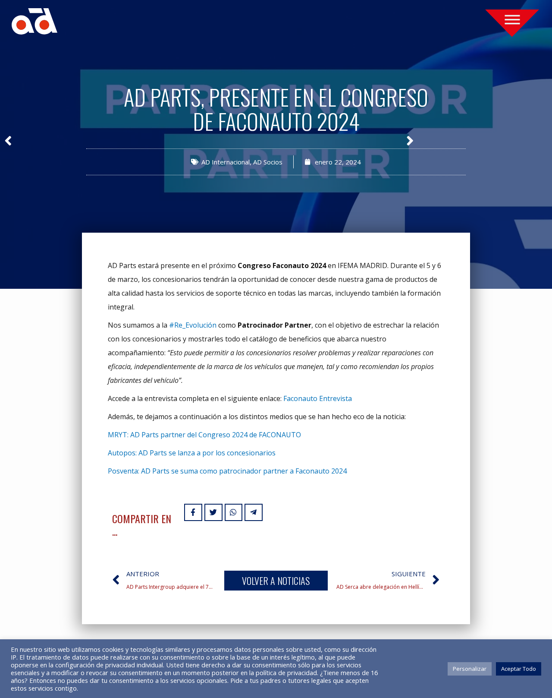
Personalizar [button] (469, 669)
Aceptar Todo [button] (518, 669)
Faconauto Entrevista (317, 398)
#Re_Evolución (192, 325)
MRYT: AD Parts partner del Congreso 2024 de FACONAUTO (204, 434)
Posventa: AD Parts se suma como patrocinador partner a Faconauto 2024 (227, 471)
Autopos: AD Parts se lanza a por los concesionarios (192, 453)
